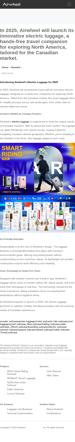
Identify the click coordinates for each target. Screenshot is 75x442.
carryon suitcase (9, 329)
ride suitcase (60, 321)
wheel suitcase (44, 329)
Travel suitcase (9, 332)
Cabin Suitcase (15, 389)
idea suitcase (34, 324)
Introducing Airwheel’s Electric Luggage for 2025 (29, 82)
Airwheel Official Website (13, 435)
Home (5, 67)
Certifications (54, 413)
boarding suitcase (38, 326)
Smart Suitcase (34, 427)
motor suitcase (44, 321)
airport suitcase (27, 329)
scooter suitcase (9, 321)
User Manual (54, 371)
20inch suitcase (19, 326)
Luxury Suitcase (16, 393)
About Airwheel (55, 409)
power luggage (27, 321)
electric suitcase (57, 326)
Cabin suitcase (61, 329)
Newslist (15, 67)
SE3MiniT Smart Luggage (21, 378)
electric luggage (20, 121)
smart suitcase (18, 324)
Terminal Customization (20, 413)
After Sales (53, 375)
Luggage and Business (19, 409)
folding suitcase (50, 324)
